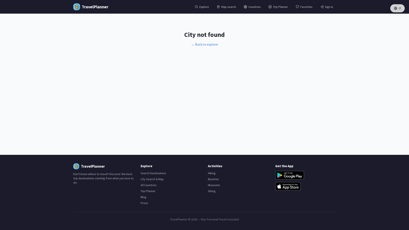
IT (400, 8)
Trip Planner (148, 191)
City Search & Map (152, 179)
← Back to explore (204, 44)
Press (144, 203)
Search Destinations (153, 173)
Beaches (213, 179)
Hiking (212, 173)
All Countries (149, 185)
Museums (214, 185)
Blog (143, 197)
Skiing (212, 191)
